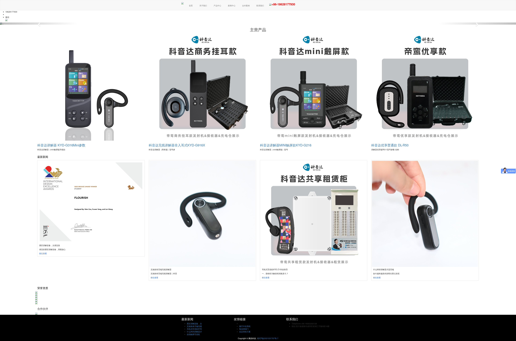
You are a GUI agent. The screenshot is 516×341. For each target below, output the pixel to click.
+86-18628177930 (283, 4)
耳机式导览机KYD (194, 329)
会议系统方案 (244, 331)
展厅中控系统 (244, 326)
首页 (191, 5)
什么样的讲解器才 (194, 331)
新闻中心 (231, 5)
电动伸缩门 (244, 329)
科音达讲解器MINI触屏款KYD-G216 (285, 145)
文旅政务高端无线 (194, 326)
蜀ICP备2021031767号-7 (267, 338)
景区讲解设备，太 (194, 323)
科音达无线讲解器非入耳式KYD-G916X (177, 145)
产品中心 (217, 5)
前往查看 (43, 253)
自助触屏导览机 (193, 334)
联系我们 (260, 5)
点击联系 (9, 14)
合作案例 (246, 5)
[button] (38, 23)
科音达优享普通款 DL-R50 (389, 145)
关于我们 (203, 5)
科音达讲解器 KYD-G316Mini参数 (61, 145)
